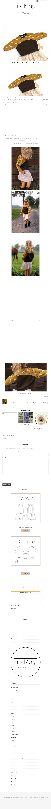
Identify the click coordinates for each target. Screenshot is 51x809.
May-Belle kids (14, 752)
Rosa (12, 775)
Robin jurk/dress (14, 772)
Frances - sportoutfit (15, 605)
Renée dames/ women (16, 764)
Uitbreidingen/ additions (14, 797)
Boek (12, 693)
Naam (3, 451)
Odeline (13, 761)
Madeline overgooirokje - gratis (18, 758)
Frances (12, 731)
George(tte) (13, 737)
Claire (12, 722)
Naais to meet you (38, 428)
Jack (12, 743)
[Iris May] (25, 6)
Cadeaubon (13, 696)
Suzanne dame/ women (16, 778)
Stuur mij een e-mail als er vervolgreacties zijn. (12, 477)
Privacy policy (13, 641)
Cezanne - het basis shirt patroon (18, 611)
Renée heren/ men (15, 770)
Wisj (12, 97)
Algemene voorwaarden (16, 638)
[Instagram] (1, 619)
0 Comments (46, 396)
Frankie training (14, 734)
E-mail (19, 451)
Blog (12, 702)
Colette (12, 725)
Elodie (12, 728)
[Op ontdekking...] (4, 401)
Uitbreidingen (13, 699)
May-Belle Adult (14, 755)
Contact (12, 635)
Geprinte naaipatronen (15, 690)
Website (36, 451)
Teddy (25, 140)
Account (21, 799)
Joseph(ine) (13, 746)
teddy (13, 99)
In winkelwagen (25, 530)
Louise (12, 749)
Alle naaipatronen (14, 711)
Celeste (12, 716)
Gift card (31, 797)
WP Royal (35, 796)
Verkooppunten (41, 797)
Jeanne (12, 740)
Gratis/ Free (35, 797)
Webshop (8, 797)
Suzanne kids (14, 781)
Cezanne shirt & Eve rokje (16, 608)
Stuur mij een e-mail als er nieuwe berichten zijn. (12, 481)
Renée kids (13, 767)
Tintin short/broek (15, 784)
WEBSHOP (25, 489)
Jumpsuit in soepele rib (23, 424)
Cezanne (13, 719)
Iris (4, 396)
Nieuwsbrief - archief (23, 797)
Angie (12, 713)
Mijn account (13, 708)
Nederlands (40, 0)
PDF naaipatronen (14, 687)
